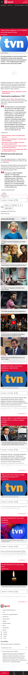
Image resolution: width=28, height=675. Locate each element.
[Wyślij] (26, 647)
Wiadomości (10, 5)
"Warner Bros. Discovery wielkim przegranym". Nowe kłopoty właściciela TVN (13, 143)
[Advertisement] (14, 17)
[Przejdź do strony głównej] (9, 2)
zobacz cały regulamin (15, 661)
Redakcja (4, 621)
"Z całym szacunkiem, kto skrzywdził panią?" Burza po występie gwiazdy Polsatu (14, 150)
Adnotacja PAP (6, 628)
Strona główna (3, 5)
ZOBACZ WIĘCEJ (8, 208)
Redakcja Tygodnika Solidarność (9, 610)
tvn (20, 205)
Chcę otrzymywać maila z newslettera (11, 651)
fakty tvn (6, 205)
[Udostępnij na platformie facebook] (15, 200)
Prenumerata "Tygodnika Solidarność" (10, 614)
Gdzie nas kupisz (6, 619)
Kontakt (4, 625)
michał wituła (14, 205)
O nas (4, 612)
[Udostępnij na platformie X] (17, 200)
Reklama (4, 630)
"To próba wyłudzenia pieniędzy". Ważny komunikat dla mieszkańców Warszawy (14, 146)
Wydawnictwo (5, 616)
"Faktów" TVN (13, 99)
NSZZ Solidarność (25, 2)
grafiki (8, 161)
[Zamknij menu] (2, 2)
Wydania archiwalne (7, 623)
